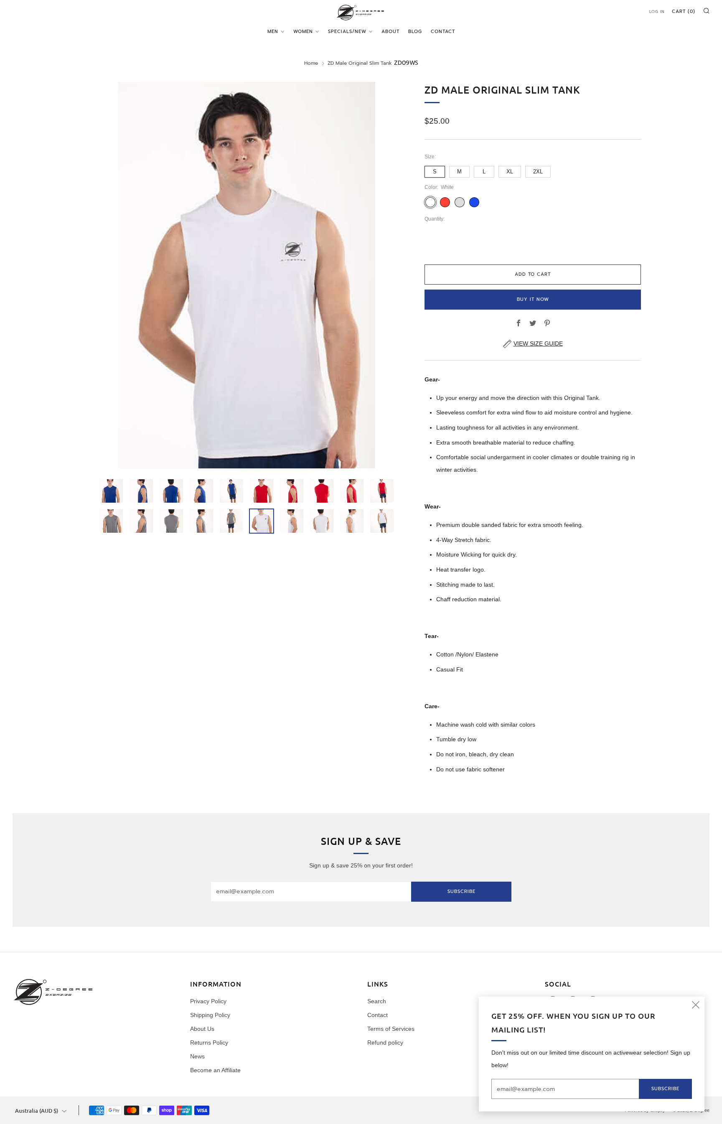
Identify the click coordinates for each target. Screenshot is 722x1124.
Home (311, 63)
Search (376, 1001)
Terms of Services (390, 1028)
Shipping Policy (210, 1015)
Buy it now (533, 299)
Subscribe (461, 891)
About (390, 31)
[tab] (111, 491)
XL (509, 172)
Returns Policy (209, 1042)
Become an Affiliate (215, 1070)
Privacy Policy (208, 1001)
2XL (538, 172)
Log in (656, 12)
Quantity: (435, 219)
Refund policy (385, 1042)
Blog (415, 31)
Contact (443, 31)
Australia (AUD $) (36, 1110)
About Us (202, 1028)
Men (272, 31)
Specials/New (347, 31)
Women (303, 31)
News (197, 1056)
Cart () (683, 11)
